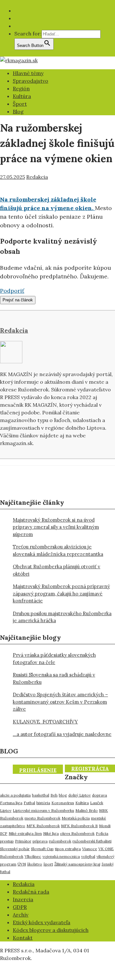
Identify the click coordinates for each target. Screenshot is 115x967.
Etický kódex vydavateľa (41, 922)
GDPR (20, 907)
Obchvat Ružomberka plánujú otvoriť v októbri (56, 570)
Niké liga (51, 833)
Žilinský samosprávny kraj (77, 864)
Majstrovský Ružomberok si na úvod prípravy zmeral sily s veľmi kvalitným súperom (56, 527)
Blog (18, 111)
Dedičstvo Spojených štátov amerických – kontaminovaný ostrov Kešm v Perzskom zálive (60, 701)
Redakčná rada (31, 891)
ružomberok (60, 841)
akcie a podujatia (15, 795)
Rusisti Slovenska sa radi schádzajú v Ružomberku (54, 678)
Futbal (29, 802)
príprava (40, 841)
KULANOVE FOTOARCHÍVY (45, 722)
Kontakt (23, 937)
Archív (20, 914)
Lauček (96, 802)
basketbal (40, 795)
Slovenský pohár (15, 848)
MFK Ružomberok (43, 825)
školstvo (34, 864)
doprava (99, 795)
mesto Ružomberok (42, 818)
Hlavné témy (28, 73)
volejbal (88, 856)
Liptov (6, 810)
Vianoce (89, 848)
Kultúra (22, 96)
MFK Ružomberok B (79, 825)
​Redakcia (23, 884)
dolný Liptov (79, 795)
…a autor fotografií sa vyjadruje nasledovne (62, 734)
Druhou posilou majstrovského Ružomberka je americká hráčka (62, 617)
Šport (20, 104)
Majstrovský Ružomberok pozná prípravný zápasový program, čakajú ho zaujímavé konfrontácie (61, 593)
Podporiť (12, 290)
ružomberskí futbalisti (92, 841)
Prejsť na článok (18, 300)
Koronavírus (62, 802)
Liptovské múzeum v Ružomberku (43, 810)
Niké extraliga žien (25, 833)
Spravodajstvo (30, 81)
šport (48, 864)
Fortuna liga (11, 802)
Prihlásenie (38, 770)
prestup (7, 841)
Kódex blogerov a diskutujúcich (50, 930)
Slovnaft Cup (42, 848)
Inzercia (23, 899)
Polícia (102, 833)
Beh (53, 795)
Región (21, 88)
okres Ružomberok (77, 833)
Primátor (23, 841)
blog (63, 795)
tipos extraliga (68, 848)
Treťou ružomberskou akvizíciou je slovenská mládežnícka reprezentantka (58, 550)
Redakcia (37, 177)
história (43, 802)
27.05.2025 (12, 177)
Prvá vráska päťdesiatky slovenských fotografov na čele (54, 658)
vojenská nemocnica (61, 856)
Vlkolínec (33, 856)
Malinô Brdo (86, 810)
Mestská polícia (76, 818)
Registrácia (90, 768)
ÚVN (22, 864)
